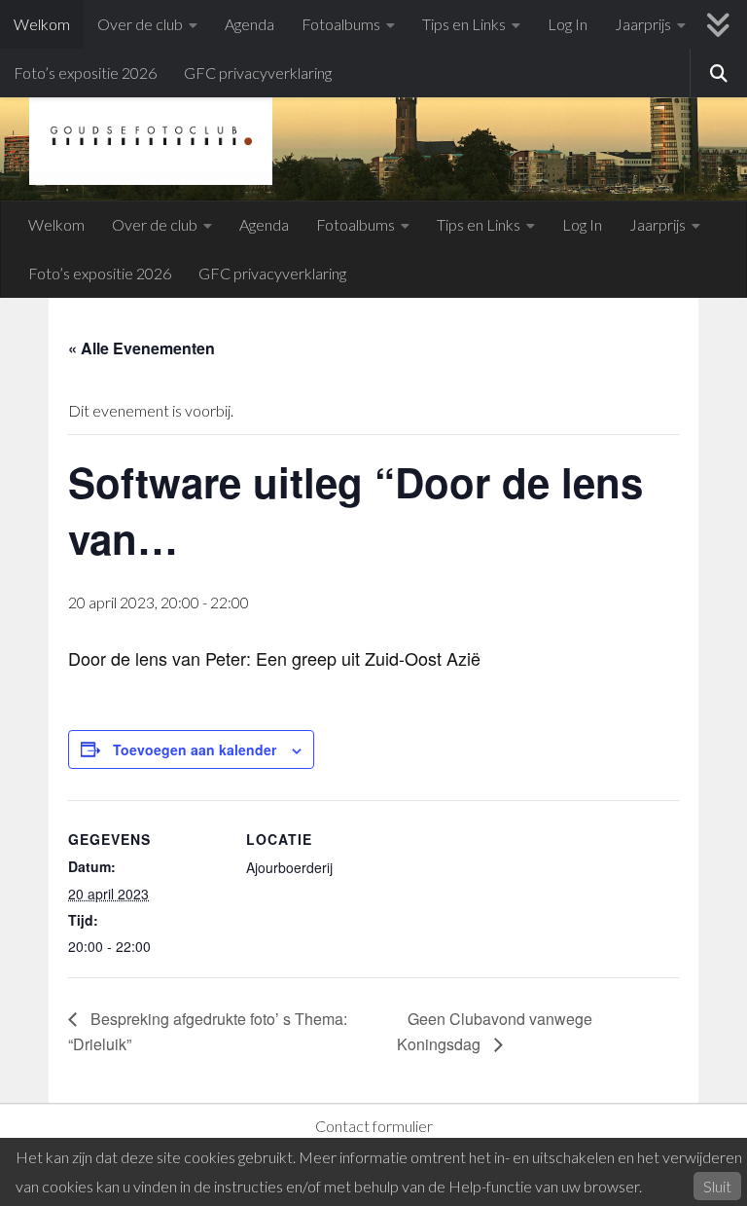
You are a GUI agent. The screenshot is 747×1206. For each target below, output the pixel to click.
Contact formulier (374, 1125)
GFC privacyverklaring (258, 72)
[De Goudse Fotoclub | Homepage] (150, 136)
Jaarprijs (643, 24)
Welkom (42, 24)
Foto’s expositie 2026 (85, 72)
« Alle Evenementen (141, 348)
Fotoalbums (341, 24)
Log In (567, 24)
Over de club (140, 24)
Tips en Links (464, 24)
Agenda (249, 24)
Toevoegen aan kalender (194, 749)
